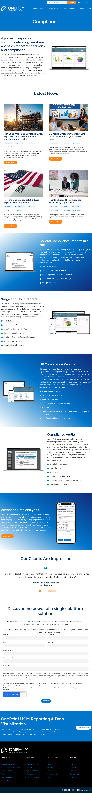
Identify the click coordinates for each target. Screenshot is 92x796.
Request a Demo (84, 2)
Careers (73, 771)
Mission (73, 764)
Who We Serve (69, 9)
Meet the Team (76, 767)
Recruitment (6, 780)
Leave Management (8, 777)
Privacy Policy (75, 777)
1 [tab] (40, 591)
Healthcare (51, 767)
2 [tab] (42, 591)
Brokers (50, 771)
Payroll (3, 774)
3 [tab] (52, 591)
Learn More (7, 536)
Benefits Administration (10, 767)
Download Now (83, 728)
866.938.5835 (29, 622)
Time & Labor (6, 771)
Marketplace (29, 774)
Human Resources (8, 764)
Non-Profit (51, 764)
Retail (49, 777)
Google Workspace (31, 771)
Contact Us (74, 774)
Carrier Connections (32, 777)
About (82, 9)
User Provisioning (31, 764)
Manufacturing (53, 774)
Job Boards (28, 767)
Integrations (54, 9)
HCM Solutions (38, 9)
